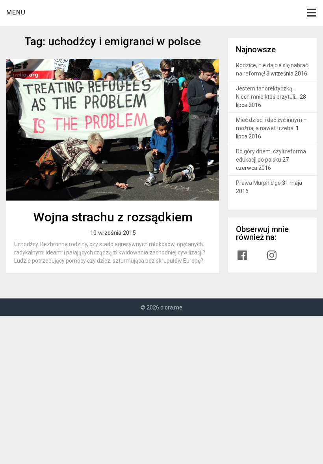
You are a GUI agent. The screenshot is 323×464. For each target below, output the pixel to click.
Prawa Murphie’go (258, 183)
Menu (16, 12)
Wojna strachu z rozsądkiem (113, 217)
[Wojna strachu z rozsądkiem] (112, 130)
